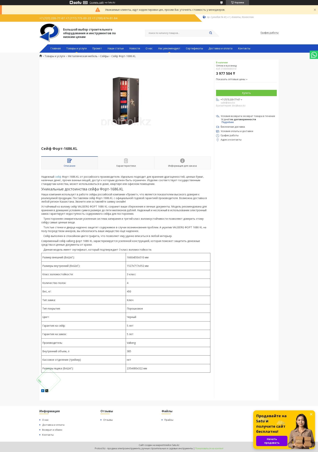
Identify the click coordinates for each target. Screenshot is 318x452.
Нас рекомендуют (169, 48)
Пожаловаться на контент (209, 448)
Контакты (244, 48)
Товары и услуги (76, 48)
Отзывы (108, 419)
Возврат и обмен (52, 429)
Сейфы (104, 56)
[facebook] (42, 391)
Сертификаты (194, 48)
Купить (246, 93)
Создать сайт (97, 2)
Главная (55, 48)
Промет (97, 48)
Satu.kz (175, 445)
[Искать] (210, 33)
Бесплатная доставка (233, 126)
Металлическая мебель (83, 56)
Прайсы (168, 419)
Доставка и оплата (220, 48)
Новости (134, 48)
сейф (58, 176)
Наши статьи (115, 48)
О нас (149, 48)
